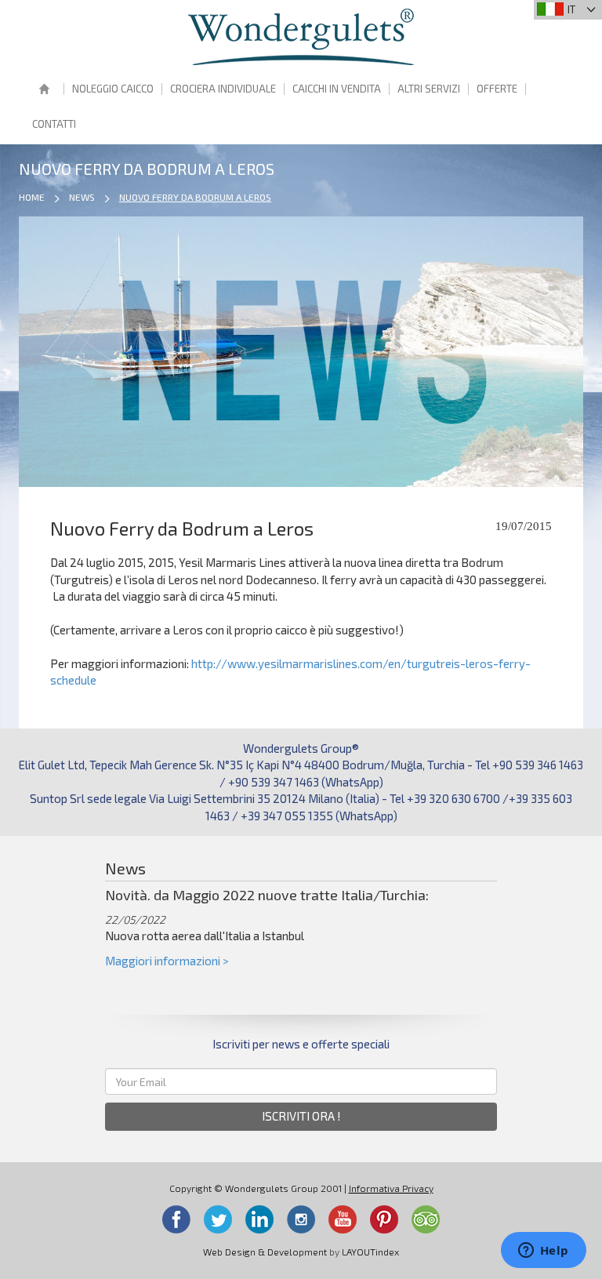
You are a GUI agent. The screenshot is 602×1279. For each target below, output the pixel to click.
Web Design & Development (265, 1251)
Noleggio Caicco (113, 88)
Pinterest (384, 1219)
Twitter (218, 1219)
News (82, 196)
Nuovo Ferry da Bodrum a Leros (195, 196)
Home (44, 90)
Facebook (176, 1219)
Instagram (301, 1219)
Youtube (342, 1219)
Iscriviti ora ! (301, 1116)
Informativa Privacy (391, 1188)
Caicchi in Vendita (336, 88)
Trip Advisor (426, 1219)
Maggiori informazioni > (167, 961)
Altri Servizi (428, 88)
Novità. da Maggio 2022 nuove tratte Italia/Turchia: (267, 894)
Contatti (54, 124)
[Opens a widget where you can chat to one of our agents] (543, 1251)
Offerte (497, 88)
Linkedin (259, 1219)
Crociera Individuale (223, 88)
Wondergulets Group (301, 37)
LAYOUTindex (370, 1251)
